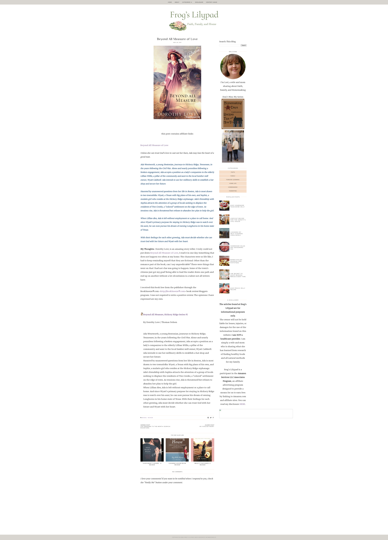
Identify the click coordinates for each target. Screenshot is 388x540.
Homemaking (233, 187)
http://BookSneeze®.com (173, 291)
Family (233, 176)
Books (144, 417)
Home (170, 2)
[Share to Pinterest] (213, 418)
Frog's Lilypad (189, 537)
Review (150, 417)
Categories (186, 2)
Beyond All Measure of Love (154, 145)
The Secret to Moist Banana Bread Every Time (238, 275)
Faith (233, 172)
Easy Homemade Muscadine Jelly (237, 206)
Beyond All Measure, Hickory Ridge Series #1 (165, 314)
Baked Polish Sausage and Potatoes (236, 261)
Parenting (233, 191)
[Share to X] (211, 418)
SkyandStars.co (210, 537)
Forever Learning (233, 179)
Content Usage (211, 2)
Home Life (232, 183)
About (177, 2)
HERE (242, 404)
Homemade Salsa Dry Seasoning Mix (237, 247)
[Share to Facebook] (208, 418)
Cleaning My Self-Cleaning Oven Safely (236, 233)
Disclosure (199, 2)
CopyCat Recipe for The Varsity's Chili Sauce (238, 220)
